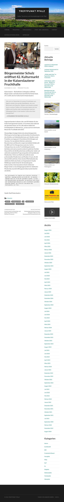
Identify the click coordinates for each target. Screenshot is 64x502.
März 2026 (47, 246)
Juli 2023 (46, 350)
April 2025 (47, 282)
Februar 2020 (48, 425)
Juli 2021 (46, 418)
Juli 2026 (46, 233)
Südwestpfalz (48, 472)
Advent (8, 201)
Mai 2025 (47, 279)
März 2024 (47, 324)
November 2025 (48, 259)
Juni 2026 (47, 236)
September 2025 (48, 266)
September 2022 (48, 382)
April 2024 (47, 321)
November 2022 (48, 376)
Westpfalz (9, 198)
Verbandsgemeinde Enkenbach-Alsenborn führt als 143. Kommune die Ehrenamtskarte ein (31, 212)
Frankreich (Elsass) (49, 453)
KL (23, 201)
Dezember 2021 (48, 405)
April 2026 (47, 243)
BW (45, 450)
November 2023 (48, 337)
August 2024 (47, 308)
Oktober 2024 (48, 301)
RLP (45, 463)
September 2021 (48, 415)
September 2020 (48, 422)
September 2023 (48, 343)
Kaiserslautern (16, 201)
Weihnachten (20, 203)
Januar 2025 (47, 292)
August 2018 (47, 431)
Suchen (46, 45)
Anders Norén (49, 497)
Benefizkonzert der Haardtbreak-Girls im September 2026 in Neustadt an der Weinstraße (50, 94)
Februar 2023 (48, 366)
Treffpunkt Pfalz (32, 11)
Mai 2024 (47, 318)
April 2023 (47, 360)
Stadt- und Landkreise (42, 29)
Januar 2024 (47, 331)
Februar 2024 (48, 327)
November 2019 (48, 428)
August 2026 (47, 230)
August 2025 (47, 269)
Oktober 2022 (48, 379)
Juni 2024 (47, 314)
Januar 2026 (47, 253)
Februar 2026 (48, 249)
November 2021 (48, 408)
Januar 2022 (47, 402)
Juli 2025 (46, 272)
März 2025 (47, 285)
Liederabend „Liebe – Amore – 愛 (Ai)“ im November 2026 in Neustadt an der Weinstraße (50, 84)
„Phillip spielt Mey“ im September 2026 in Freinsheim (50, 76)
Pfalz (45, 459)
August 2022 (47, 386)
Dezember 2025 (48, 256)
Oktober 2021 (48, 412)
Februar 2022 (48, 399)
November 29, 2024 (10, 88)
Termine (7, 29)
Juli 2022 (46, 389)
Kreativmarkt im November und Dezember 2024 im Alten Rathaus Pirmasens (12, 212)
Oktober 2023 (48, 340)
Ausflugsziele (27, 29)
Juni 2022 (47, 392)
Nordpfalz (47, 456)
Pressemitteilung (23, 88)
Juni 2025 (47, 275)
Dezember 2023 (48, 334)
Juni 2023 (47, 353)
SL (45, 466)
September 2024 (48, 305)
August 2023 (47, 347)
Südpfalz (46, 469)
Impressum (26, 35)
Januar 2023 (47, 370)
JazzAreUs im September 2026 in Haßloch (51, 65)
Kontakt (54, 29)
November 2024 (48, 298)
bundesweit (47, 446)
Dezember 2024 (48, 295)
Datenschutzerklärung (12, 35)
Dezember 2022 (48, 373)
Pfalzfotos (16, 29)
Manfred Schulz (10, 203)
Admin (46, 443)
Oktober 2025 (48, 262)
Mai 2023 (47, 357)
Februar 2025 (48, 288)
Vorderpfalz (47, 476)
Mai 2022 (47, 395)
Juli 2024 (46, 311)
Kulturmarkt (29, 201)
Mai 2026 (47, 240)
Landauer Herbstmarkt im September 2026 (51, 70)
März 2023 (47, 363)
